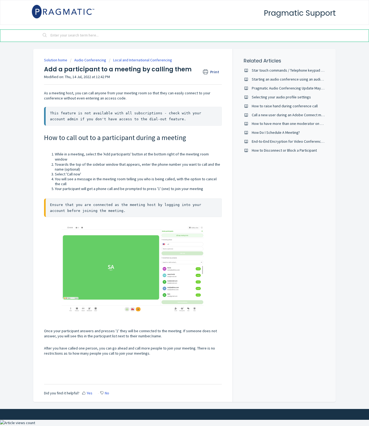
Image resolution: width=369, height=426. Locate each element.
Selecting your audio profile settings (281, 97)
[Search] (45, 35)
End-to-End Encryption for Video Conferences (288, 141)
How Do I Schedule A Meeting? (276, 132)
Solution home (56, 60)
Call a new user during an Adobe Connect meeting (292, 114)
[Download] (174, 144)
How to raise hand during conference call (285, 106)
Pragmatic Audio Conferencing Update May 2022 (290, 88)
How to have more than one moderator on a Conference (297, 123)
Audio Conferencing (90, 60)
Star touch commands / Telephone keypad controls (293, 70)
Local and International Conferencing (142, 60)
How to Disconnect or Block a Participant (284, 150)
